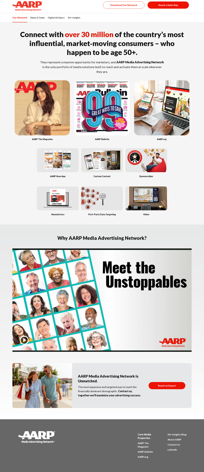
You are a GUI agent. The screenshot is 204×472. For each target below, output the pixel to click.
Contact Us (174, 444)
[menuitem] (19, 19)
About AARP (174, 439)
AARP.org (143, 456)
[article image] (42, 134)
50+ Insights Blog (177, 434)
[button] (191, 16)
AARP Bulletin (145, 451)
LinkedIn (172, 449)
